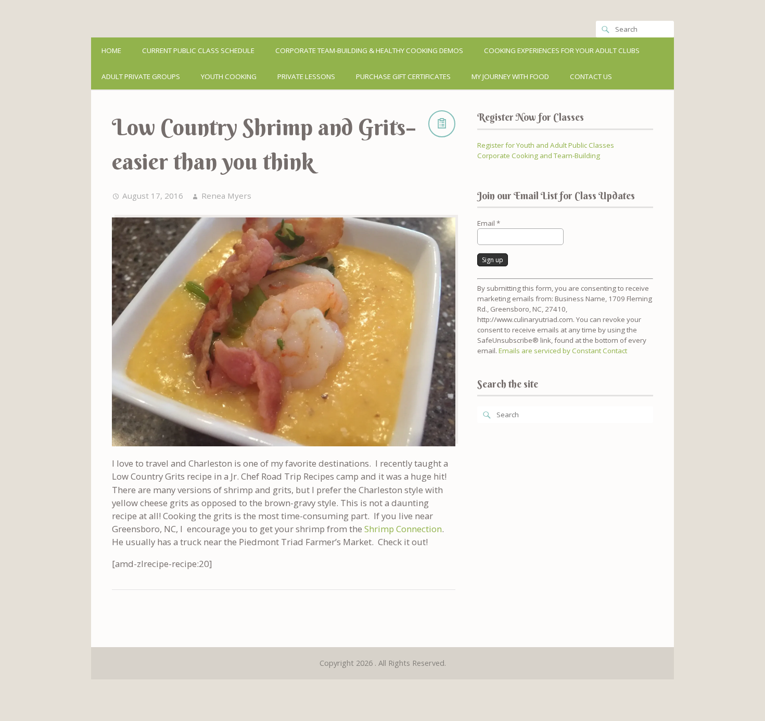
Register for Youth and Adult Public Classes (545, 145)
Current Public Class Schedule (198, 50)
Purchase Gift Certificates (403, 76)
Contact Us (591, 76)
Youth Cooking (229, 76)
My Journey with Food (510, 76)
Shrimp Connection (403, 529)
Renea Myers (226, 195)
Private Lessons (306, 76)
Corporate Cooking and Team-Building (538, 155)
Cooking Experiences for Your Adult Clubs (562, 50)
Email (488, 223)
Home (111, 50)
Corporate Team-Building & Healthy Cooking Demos (369, 50)
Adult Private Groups (140, 76)
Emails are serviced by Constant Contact (563, 350)
